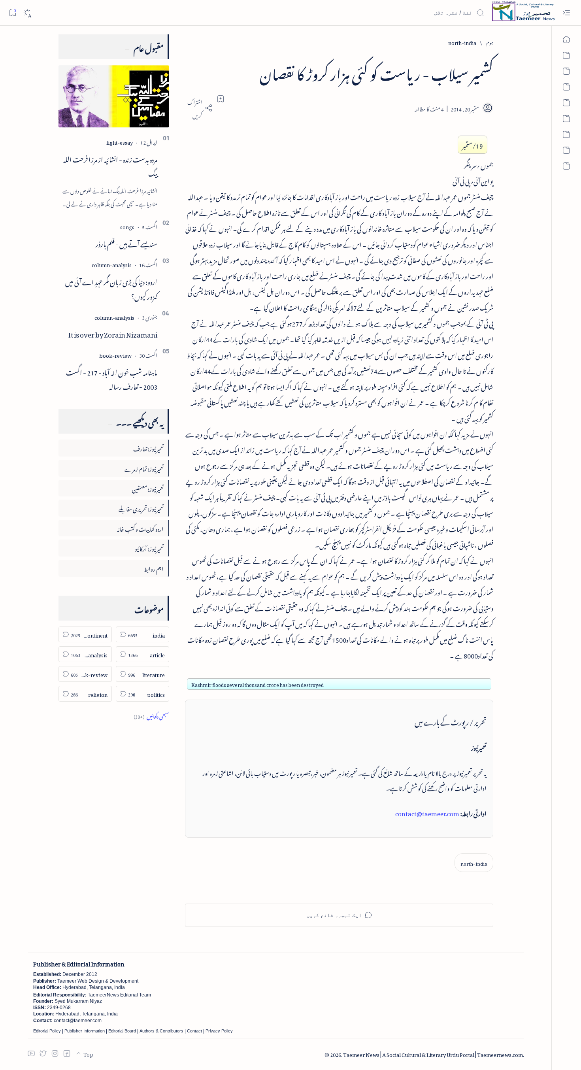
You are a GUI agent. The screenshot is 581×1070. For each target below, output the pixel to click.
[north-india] (474, 862)
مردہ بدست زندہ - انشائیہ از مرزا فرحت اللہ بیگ (110, 165)
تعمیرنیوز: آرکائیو (149, 548)
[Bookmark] (12, 12)
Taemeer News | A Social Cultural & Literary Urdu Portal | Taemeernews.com (433, 1053)
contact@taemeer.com (427, 812)
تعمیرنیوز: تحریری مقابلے (141, 508)
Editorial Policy (47, 1030)
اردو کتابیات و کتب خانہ (140, 528)
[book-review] (115, 354)
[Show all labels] (151, 715)
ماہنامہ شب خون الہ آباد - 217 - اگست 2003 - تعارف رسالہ (111, 378)
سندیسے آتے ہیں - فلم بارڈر (126, 242)
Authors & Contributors (161, 1030)
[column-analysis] (112, 264)
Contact (194, 1030)
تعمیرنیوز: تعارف (148, 448)
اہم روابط (154, 568)
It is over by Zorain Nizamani (112, 333)
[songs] (127, 226)
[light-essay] (119, 141)
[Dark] (27, 13)
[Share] (199, 108)
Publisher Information (84, 1030)
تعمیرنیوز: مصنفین (148, 488)
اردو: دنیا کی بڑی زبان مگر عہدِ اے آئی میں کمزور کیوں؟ (111, 288)
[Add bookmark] (220, 99)
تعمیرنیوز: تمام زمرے (144, 468)
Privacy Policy (219, 1030)
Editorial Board (122, 1030)
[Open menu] (566, 13)
